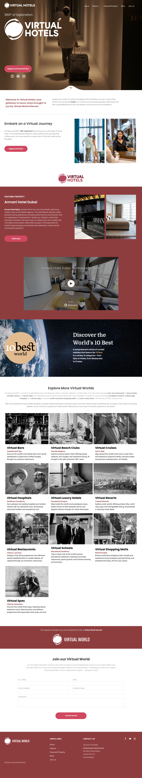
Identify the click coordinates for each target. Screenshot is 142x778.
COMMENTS (22, 697)
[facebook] (12, 76)
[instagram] (23, 76)
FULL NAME (22, 680)
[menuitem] (87, 6)
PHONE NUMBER (24, 688)
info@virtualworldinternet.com (93, 748)
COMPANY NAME (79, 688)
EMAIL (75, 680)
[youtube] (18, 76)
